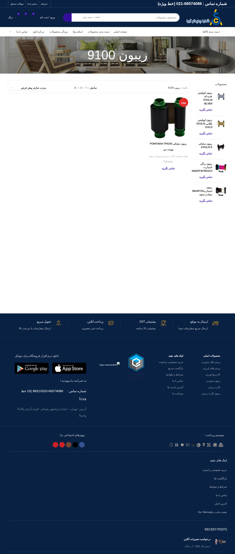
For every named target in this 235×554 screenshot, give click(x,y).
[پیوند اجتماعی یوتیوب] (62, 445)
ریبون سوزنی (213, 380)
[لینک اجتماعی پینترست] (55, 445)
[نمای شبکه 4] (54, 88)
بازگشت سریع (175, 368)
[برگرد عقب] (152, 55)
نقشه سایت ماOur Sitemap (212, 512)
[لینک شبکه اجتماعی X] (75, 445)
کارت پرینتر (214, 387)
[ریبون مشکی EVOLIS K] (221, 149)
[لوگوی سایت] (206, 17)
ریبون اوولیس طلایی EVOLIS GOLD (204, 123)
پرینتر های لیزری (211, 368)
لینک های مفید (176, 355)
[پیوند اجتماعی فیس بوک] (82, 445)
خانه (185, 87)
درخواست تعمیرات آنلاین (197, 539)
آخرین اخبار (221, 503)
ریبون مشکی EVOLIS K (205, 145)
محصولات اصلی (211, 355)
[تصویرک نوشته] (220, 542)
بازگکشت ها (220, 478)
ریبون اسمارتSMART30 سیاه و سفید (202, 191)
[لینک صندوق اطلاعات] (196, 325)
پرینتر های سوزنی (210, 362)
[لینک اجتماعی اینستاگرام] (68, 445)
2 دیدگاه (189, 546)
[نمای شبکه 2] (65, 88)
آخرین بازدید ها (175, 387)
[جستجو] (67, 17)
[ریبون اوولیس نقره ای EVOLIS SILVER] (221, 102)
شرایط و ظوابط (174, 374)
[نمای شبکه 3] (59, 88)
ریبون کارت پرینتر (211, 393)
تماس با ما (177, 380)
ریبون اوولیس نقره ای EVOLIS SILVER (205, 98)
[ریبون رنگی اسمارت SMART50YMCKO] (221, 171)
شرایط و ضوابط (218, 486)
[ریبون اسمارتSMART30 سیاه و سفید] (221, 195)
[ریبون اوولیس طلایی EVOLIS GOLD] (221, 127)
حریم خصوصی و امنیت (171, 362)
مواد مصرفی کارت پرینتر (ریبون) (172, 156)
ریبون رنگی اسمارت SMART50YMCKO (202, 167)
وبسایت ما (177, 393)
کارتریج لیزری (213, 374)
